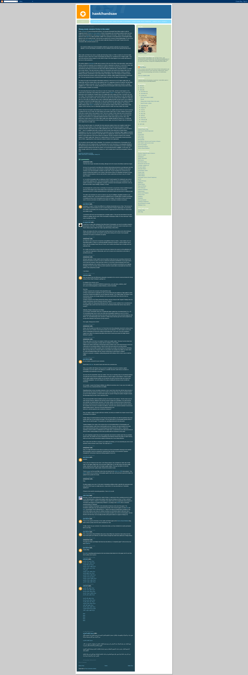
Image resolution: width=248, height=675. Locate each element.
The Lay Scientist (142, 199)
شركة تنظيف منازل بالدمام (89, 594)
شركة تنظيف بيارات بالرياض (89, 571)
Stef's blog (140, 211)
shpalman (140, 196)
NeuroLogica (141, 137)
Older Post (130, 665)
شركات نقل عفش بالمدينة (89, 601)
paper (87, 36)
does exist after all (90, 40)
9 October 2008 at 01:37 (88, 357)
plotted (84, 473)
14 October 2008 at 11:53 (89, 538)
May (142, 113)
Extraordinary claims (143, 170)
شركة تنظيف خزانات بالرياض (89, 566)
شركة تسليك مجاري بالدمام (89, 591)
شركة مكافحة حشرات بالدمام (89, 593)
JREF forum (141, 136)
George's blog (141, 210)
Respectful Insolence (143, 146)
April (142, 115)
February (143, 119)
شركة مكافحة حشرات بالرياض (89, 578)
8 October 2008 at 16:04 (88, 220)
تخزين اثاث (85, 569)
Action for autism (142, 155)
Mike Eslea (86, 495)
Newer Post (81, 665)
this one (91, 364)
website (119, 502)
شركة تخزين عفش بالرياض (89, 568)
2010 (141, 85)
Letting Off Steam (142, 180)
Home (106, 665)
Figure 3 (91, 104)
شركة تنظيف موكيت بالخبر (89, 610)
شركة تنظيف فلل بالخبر (88, 605)
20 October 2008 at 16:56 (89, 557)
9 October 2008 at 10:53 (88, 455)
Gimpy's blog (141, 172)
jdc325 (139, 179)
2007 (141, 124)
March (142, 117)
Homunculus (141, 134)
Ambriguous (141, 156)
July (142, 109)
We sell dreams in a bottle (144, 203)
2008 (141, 89)
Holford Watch (141, 175)
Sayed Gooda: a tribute (146, 103)
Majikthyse (140, 182)
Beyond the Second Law (143, 163)
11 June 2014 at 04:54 (88, 631)
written (86, 553)
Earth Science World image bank (145, 131)
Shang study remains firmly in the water (150, 101)
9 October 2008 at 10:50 (88, 446)
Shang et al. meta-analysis (94, 33)
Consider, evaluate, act (143, 165)
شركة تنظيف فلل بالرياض (88, 587)
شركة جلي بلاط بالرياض (88, 564)
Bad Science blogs (142, 161)
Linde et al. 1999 (118, 471)
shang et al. (97, 154)
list (109, 491)
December (143, 91)
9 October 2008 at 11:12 (88, 477)
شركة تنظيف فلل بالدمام (88, 598)
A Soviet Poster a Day (143, 129)
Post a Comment (83, 662)
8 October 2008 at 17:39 (88, 273)
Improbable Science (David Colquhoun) (147, 177)
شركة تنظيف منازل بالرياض (89, 562)
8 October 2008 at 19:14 (88, 324)
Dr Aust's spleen (142, 167)
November (143, 93)
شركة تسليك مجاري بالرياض (89, 603)
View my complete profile (144, 75)
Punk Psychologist (142, 144)
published (88, 543)
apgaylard (98, 34)
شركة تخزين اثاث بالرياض (88, 561)
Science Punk (141, 194)
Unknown (85, 275)
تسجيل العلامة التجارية (88, 633)
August (143, 107)
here (111, 443)
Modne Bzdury (141, 184)
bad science (85, 154)
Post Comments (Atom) (90, 668)
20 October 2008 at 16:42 (89, 546)
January (143, 121)
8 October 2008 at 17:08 (88, 237)
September (143, 105)
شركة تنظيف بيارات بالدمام (89, 589)
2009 (141, 87)
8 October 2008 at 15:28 (88, 202)
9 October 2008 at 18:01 (88, 493)
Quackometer (141, 191)
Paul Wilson (86, 204)
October (143, 95)
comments (84, 31)
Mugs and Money (142, 186)
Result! (142, 99)
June (142, 111)
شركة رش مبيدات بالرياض (88, 576)
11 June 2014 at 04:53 (88, 584)
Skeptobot (140, 198)
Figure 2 (112, 92)
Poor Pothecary (141, 187)
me (92, 34)
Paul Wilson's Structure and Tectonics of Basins (149, 141)
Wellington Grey (142, 205)
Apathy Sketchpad (142, 158)
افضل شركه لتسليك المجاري (89, 608)
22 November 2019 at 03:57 (89, 660)
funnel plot (91, 63)
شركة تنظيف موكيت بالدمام (89, 606)
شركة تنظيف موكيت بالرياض (89, 581)
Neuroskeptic (141, 139)
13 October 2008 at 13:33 (89, 530)
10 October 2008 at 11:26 (89, 517)
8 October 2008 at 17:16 (88, 255)
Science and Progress (143, 192)
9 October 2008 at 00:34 (88, 337)
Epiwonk (140, 132)
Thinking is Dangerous (143, 201)
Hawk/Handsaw (104, 14)
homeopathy (91, 154)
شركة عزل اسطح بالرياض (88, 573)
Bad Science (141, 160)
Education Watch (142, 168)
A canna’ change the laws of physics (146, 153)
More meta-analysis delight (147, 97)
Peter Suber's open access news (146, 143)
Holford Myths (141, 174)
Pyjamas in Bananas (143, 189)
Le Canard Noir (87, 222)
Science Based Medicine (123, 520)
